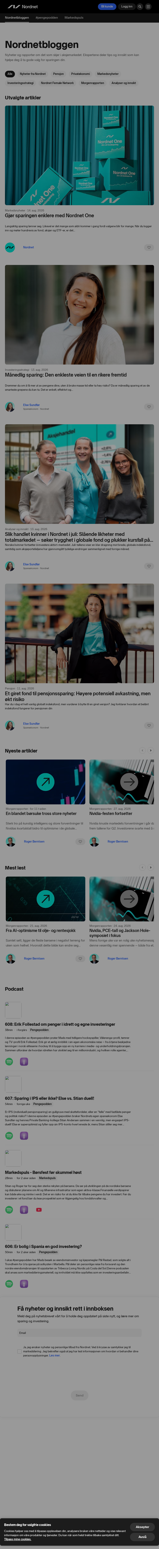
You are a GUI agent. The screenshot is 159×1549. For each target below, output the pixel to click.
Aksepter (142, 1527)
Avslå (142, 1537)
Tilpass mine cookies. (17, 1539)
